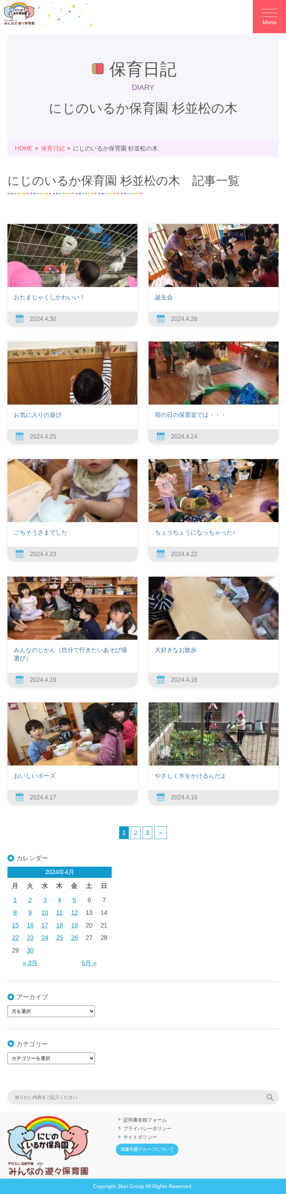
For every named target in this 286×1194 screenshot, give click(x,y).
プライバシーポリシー (147, 1128)
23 (30, 937)
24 (44, 937)
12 (74, 912)
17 (44, 925)
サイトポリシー (140, 1137)
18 (59, 925)
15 (15, 925)
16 (30, 925)
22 (15, 937)
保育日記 (53, 148)
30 (30, 950)
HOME (24, 148)
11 (59, 912)
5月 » (89, 963)
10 (44, 912)
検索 (270, 1097)
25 (59, 937)
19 (74, 925)
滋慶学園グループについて (147, 1149)
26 (74, 937)
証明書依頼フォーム (145, 1120)
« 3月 (30, 963)
